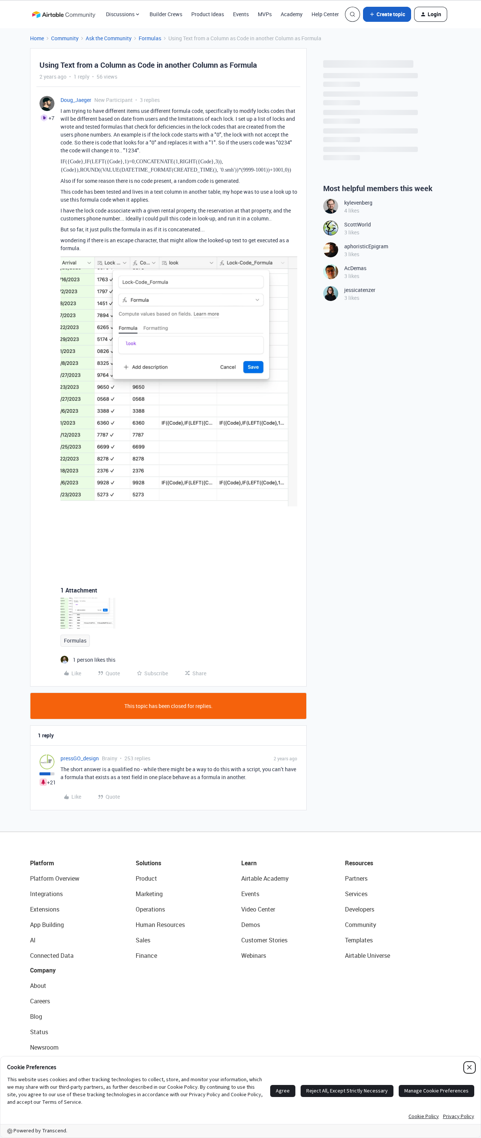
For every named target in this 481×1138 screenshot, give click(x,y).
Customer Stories (264, 940)
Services (356, 894)
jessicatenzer (359, 289)
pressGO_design (80, 758)
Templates (359, 940)
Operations (150, 909)
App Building (47, 925)
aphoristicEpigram (366, 246)
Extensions (44, 909)
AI (33, 940)
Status (39, 1032)
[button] (387, 14)
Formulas (150, 38)
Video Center (258, 909)
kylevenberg (358, 202)
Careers (40, 1001)
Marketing (149, 894)
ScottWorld (357, 224)
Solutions (148, 863)
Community (65, 38)
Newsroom (44, 1047)
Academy (292, 14)
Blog (36, 1016)
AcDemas (355, 268)
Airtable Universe (367, 955)
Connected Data (52, 955)
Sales (143, 940)
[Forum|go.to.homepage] (63, 14)
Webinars (253, 955)
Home (37, 38)
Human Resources (160, 925)
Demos (250, 925)
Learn (249, 863)
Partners (356, 878)
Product (146, 878)
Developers (359, 909)
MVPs (265, 14)
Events (241, 14)
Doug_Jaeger (76, 99)
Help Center (325, 14)
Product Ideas (207, 14)
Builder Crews (166, 14)
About (38, 986)
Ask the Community (109, 38)
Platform (42, 863)
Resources (359, 863)
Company (43, 970)
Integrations (46, 894)
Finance (146, 955)
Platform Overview (54, 878)
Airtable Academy (265, 878)
